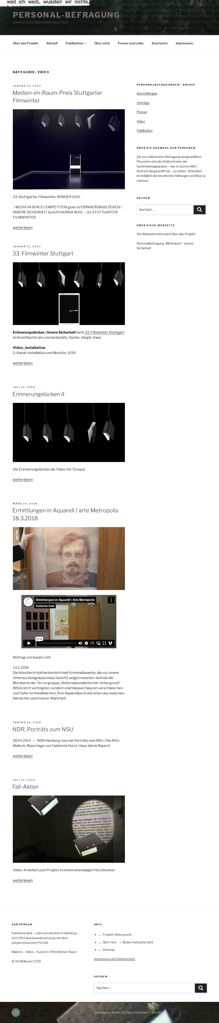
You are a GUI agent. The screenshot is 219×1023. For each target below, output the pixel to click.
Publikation (74, 43)
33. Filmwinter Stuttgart (42, 253)
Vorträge (143, 103)
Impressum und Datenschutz (114, 959)
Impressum (184, 43)
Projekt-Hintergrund (117, 934)
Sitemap (109, 950)
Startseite (160, 43)
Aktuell (52, 43)
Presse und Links (131, 43)
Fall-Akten (25, 786)
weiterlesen (23, 228)
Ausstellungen (147, 93)
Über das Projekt (25, 43)
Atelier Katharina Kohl (137, 942)
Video (141, 121)
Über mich (102, 43)
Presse (142, 112)
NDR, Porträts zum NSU (42, 729)
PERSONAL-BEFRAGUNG (66, 15)
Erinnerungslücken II (38, 394)
